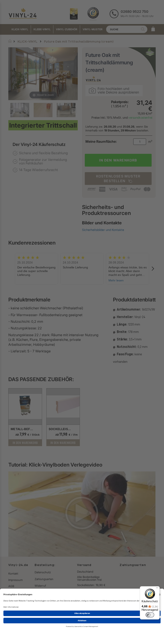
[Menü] (157, 588)
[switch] (150, 614)
